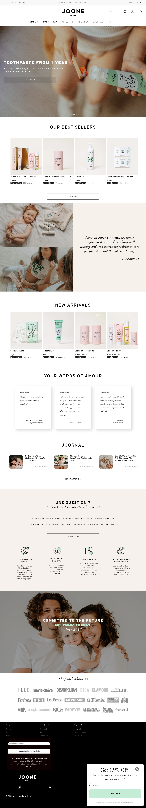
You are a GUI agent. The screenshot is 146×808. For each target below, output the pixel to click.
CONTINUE (115, 793)
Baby (46, 22)
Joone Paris (18, 796)
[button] (69, 114)
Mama (65, 22)
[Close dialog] (137, 769)
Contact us (44, 736)
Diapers (34, 22)
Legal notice (78, 729)
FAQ (110, 22)
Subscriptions (45, 729)
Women (9, 736)
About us (83, 22)
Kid (55, 22)
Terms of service (80, 732)
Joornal (98, 22)
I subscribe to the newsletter (29, 751)
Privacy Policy (79, 736)
